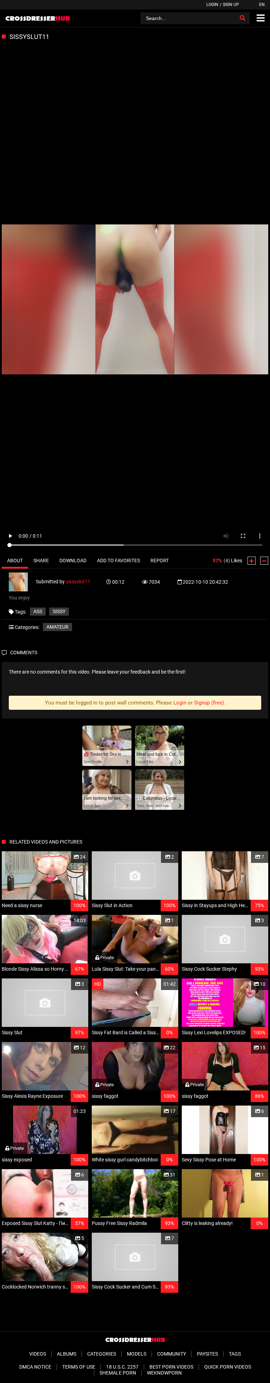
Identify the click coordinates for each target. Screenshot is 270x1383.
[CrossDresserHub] (37, 18)
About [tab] (15, 560)
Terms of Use (78, 1367)
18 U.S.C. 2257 (122, 1367)
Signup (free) (209, 703)
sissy (59, 611)
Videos (37, 1354)
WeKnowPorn (164, 1373)
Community (171, 1354)
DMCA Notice (35, 1367)
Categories (101, 1354)
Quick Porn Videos (227, 1367)
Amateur (57, 627)
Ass (37, 611)
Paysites (207, 1354)
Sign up (231, 4)
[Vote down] (264, 561)
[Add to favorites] (66, 857)
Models (136, 1354)
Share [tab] (41, 560)
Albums (66, 1354)
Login (212, 4)
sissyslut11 (78, 581)
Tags (235, 1354)
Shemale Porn (117, 1373)
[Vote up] (252, 561)
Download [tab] (72, 560)
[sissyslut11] (22, 581)
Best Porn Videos (171, 1367)
